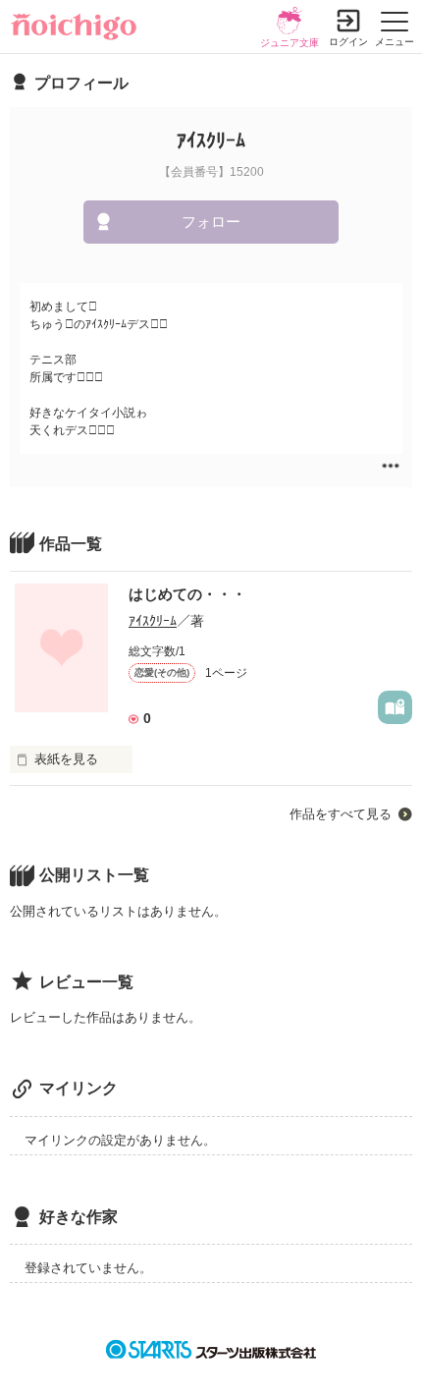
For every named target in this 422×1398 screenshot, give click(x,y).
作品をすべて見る (341, 814)
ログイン (348, 41)
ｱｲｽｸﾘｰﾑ (153, 621)
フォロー (211, 221)
